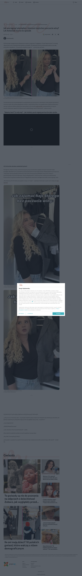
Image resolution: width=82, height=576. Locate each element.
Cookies (26, 310)
